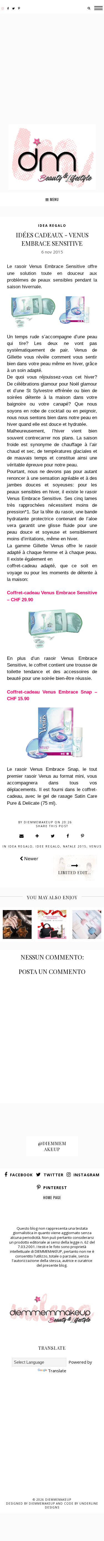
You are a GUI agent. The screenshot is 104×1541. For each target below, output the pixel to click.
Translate (57, 1370)
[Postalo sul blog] (37, 836)
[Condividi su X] (53, 836)
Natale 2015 (75, 846)
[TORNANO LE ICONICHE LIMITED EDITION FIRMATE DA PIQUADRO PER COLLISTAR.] (52, 924)
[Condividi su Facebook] (68, 836)
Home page (52, 1197)
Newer (30, 858)
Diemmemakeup (58, 1500)
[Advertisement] (52, 70)
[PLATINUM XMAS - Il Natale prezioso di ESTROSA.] (17, 924)
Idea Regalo (52, 225)
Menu (54, 199)
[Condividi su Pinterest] (83, 836)
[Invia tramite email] (21, 836)
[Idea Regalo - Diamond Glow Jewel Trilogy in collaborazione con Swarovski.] (87, 924)
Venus (95, 846)
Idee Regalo (47, 846)
